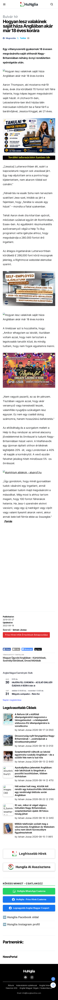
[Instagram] (32, 977)
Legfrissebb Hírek (32, 854)
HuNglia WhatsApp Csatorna (31, 891)
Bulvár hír (10, 17)
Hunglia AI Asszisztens (33, 867)
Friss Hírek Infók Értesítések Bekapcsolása (26, 634)
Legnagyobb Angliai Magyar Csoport (31, 908)
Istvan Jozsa (19, 629)
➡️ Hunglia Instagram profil (21, 924)
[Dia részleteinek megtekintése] (29, 135)
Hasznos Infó (11, 988)
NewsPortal (10, 956)
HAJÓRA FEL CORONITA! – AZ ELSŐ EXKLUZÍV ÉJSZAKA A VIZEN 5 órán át (32, 684)
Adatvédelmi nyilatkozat (26, 985)
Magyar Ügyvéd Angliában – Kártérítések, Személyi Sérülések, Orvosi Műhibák (24, 659)
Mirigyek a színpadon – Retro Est (26, 693)
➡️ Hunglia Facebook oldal (21, 917)
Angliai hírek (44, 985)
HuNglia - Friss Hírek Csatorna (31, 899)
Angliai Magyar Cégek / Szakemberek (36, 988)
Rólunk (11, 985)
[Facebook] (25, 977)
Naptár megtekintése (12, 699)
